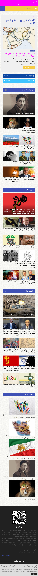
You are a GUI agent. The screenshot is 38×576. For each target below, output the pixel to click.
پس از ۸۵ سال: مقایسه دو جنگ (27, 385)
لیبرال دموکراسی (29, 8)
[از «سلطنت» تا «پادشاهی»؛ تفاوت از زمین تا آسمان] (27, 122)
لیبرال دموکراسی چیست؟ (11, 384)
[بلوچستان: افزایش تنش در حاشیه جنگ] (19, 306)
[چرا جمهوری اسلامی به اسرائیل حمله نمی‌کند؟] (27, 361)
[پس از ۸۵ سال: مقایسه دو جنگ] (27, 378)
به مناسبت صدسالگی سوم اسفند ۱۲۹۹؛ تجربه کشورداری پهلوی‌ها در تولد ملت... (27, 264)
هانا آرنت (16, 162)
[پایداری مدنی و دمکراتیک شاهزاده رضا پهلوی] (27, 171)
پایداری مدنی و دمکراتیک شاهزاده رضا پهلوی (27, 178)
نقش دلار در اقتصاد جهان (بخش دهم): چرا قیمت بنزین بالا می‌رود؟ (27, 331)
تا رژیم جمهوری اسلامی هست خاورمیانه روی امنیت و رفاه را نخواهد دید (20, 54)
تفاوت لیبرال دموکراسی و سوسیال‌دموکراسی (27, 147)
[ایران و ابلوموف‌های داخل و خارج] (11, 222)
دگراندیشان (33, 50)
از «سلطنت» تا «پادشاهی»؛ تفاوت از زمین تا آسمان (27, 130)
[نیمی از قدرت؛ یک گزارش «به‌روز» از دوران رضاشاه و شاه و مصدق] (27, 343)
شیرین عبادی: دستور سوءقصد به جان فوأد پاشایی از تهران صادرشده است (11, 332)
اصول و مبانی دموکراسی (11, 128)
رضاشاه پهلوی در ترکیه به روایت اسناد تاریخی (27, 163)
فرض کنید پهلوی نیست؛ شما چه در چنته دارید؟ (11, 350)
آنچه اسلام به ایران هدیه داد (25, 113)
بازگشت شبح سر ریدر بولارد (11, 262)
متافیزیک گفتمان (13, 281)
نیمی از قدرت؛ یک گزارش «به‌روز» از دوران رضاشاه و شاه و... (27, 351)
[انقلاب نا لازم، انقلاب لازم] (11, 240)
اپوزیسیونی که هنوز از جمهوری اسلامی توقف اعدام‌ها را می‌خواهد (11, 368)
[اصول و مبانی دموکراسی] (11, 122)
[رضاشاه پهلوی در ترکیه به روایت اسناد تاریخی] (27, 156)
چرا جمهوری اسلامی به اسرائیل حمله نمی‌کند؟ (27, 367)
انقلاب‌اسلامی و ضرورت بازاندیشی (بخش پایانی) (27, 282)
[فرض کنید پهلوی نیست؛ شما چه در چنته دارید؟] (11, 343)
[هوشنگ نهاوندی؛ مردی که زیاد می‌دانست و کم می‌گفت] (27, 222)
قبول (34, 574)
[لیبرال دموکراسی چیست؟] (11, 378)
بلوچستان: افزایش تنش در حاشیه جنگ (21, 314)
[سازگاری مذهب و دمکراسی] (27, 240)
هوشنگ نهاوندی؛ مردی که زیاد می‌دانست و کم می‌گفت (27, 230)
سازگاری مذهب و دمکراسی (27, 246)
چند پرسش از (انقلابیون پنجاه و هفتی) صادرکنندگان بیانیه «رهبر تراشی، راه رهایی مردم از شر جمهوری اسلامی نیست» (19, 211)
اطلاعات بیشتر (26, 574)
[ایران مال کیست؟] (11, 140)
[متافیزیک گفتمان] (11, 275)
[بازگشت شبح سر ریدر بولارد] (11, 255)
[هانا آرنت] (11, 156)
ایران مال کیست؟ (13, 146)
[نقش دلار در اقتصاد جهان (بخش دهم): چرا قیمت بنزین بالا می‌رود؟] (27, 323)
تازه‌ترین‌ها (29, 291)
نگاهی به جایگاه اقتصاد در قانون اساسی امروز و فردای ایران (11, 179)
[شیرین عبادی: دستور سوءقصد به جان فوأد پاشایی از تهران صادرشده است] (11, 323)
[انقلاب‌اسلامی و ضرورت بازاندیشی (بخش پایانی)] (27, 275)
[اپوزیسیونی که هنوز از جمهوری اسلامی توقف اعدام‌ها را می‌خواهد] (11, 361)
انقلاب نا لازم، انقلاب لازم (11, 246)
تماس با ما (34, 2)
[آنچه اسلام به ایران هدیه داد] (19, 104)
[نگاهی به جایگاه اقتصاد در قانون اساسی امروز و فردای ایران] (11, 171)
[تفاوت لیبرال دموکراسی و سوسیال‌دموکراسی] (27, 140)
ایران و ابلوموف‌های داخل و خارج (11, 229)
